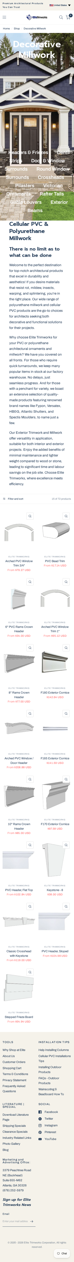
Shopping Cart (12, 1068)
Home (6, 28)
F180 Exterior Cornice (55, 692)
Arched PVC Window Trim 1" (55, 629)
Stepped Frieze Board (19, 1017)
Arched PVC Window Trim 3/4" (19, 563)
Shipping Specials (14, 1125)
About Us (9, 1056)
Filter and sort (15, 499)
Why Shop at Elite (14, 1050)
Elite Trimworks (19, 557)
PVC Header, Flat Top (19, 890)
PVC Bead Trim (55, 561)
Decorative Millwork (35, 28)
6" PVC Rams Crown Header (19, 629)
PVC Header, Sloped (55, 951)
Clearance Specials (15, 1131)
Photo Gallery (11, 1143)
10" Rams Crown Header (19, 826)
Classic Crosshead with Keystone (19, 953)
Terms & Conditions (15, 1074)
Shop (17, 28)
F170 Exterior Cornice (55, 824)
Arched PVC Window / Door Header (19, 760)
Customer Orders (14, 1062)
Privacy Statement (14, 1080)
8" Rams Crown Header (19, 695)
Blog (5, 1149)
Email (6, 1214)
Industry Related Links (17, 1137)
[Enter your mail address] (32, 1221)
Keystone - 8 (55, 890)
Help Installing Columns (53, 1050)
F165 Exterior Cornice (55, 758)
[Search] (61, 17)
